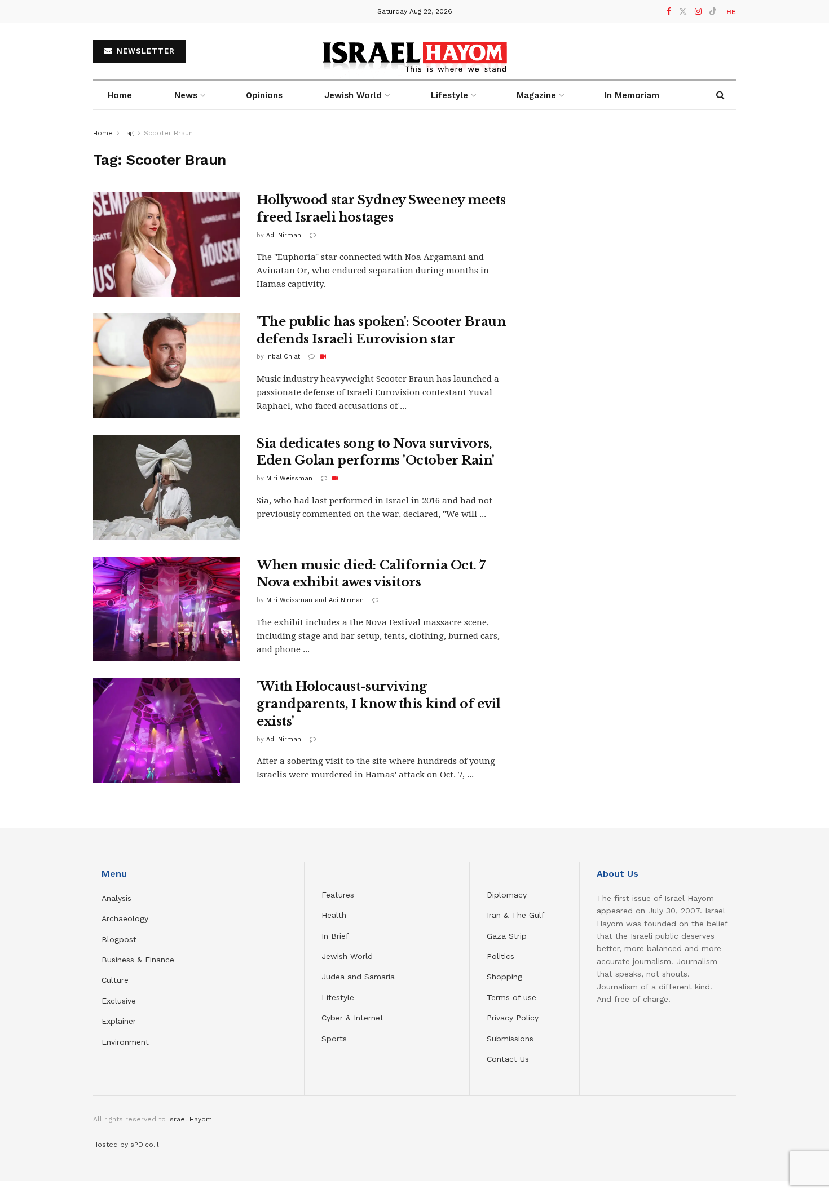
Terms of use (511, 997)
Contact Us (508, 1058)
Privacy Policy (513, 1017)
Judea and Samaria (358, 976)
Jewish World (347, 956)
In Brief (335, 935)
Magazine (536, 95)
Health (333, 915)
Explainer (119, 1021)
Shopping (504, 976)
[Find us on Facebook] (669, 11)
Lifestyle (337, 997)
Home (120, 95)
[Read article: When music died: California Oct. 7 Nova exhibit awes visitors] (166, 609)
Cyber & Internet (352, 1017)
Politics (500, 956)
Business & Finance (138, 959)
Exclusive (119, 1000)
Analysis (118, 898)
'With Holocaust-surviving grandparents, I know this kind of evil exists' (378, 704)
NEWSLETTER (144, 51)
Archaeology (125, 918)
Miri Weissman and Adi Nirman (315, 600)
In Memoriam (632, 95)
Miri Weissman (289, 478)
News (185, 95)
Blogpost (119, 939)
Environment (125, 1041)
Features (337, 894)
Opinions (264, 95)
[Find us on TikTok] (712, 12)
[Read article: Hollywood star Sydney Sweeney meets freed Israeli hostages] (166, 244)
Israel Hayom (190, 1119)
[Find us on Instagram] (698, 11)
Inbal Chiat (283, 356)
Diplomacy (508, 894)
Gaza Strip (507, 935)
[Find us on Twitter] (683, 11)
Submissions (510, 1038)
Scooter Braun (168, 133)
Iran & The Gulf (516, 915)
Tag (128, 133)
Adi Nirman (283, 235)
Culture (115, 979)
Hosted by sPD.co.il (126, 1144)
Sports (334, 1038)
